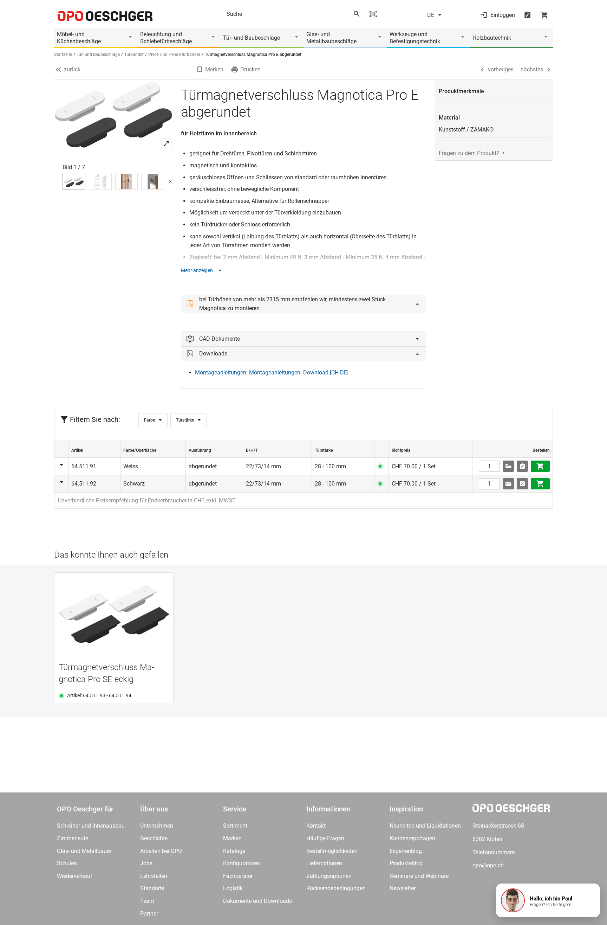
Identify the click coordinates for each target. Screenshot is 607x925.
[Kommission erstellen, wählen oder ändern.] (508, 466)
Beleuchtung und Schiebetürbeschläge (166, 38)
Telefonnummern (493, 852)
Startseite (63, 54)
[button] (548, 900)
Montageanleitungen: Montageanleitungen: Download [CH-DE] (271, 372)
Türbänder (134, 54)
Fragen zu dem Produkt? (469, 153)
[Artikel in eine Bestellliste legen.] (522, 466)
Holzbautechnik (491, 37)
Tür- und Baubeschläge (251, 37)
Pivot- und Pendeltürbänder (174, 54)
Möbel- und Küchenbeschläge (79, 38)
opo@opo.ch (488, 865)
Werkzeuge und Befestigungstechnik (415, 38)
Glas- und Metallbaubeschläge (331, 38)
